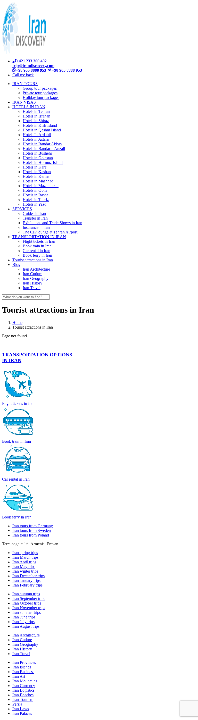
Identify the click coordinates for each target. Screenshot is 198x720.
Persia (17, 704)
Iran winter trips (25, 571)
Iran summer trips (26, 612)
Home (17, 322)
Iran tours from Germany (32, 526)
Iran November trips (28, 608)
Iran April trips (24, 562)
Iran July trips (23, 621)
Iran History (22, 649)
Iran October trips (26, 603)
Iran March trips (25, 557)
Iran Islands (21, 667)
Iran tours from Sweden (31, 530)
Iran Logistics (23, 690)
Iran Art (18, 676)
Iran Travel (21, 653)
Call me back (23, 75)
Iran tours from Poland (30, 535)
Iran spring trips (25, 552)
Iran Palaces (22, 713)
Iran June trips (23, 617)
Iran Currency (23, 685)
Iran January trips (26, 580)
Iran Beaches (23, 695)
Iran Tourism (22, 699)
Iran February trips (27, 585)
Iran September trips (28, 598)
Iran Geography (25, 644)
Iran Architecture (26, 635)
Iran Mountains (24, 681)
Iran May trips (23, 566)
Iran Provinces (24, 662)
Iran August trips (25, 626)
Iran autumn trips (26, 594)
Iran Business (23, 671)
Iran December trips (28, 576)
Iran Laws (20, 709)
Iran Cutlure (22, 640)
